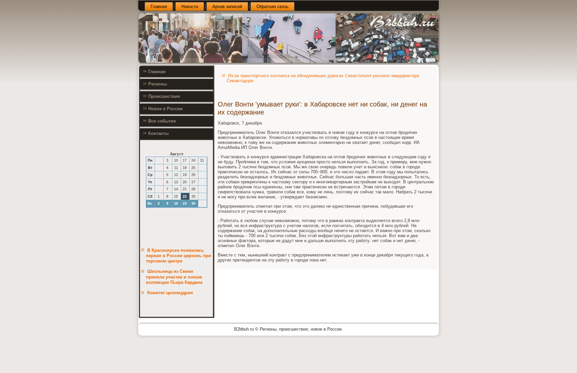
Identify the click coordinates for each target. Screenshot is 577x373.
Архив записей (227, 6)
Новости (189, 6)
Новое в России (165, 108)
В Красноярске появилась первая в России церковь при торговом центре (178, 256)
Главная (159, 6)
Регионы (157, 83)
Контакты (158, 133)
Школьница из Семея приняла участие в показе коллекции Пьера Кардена (174, 277)
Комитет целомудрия (170, 292)
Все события (162, 121)
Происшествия (164, 96)
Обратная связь (272, 6)
